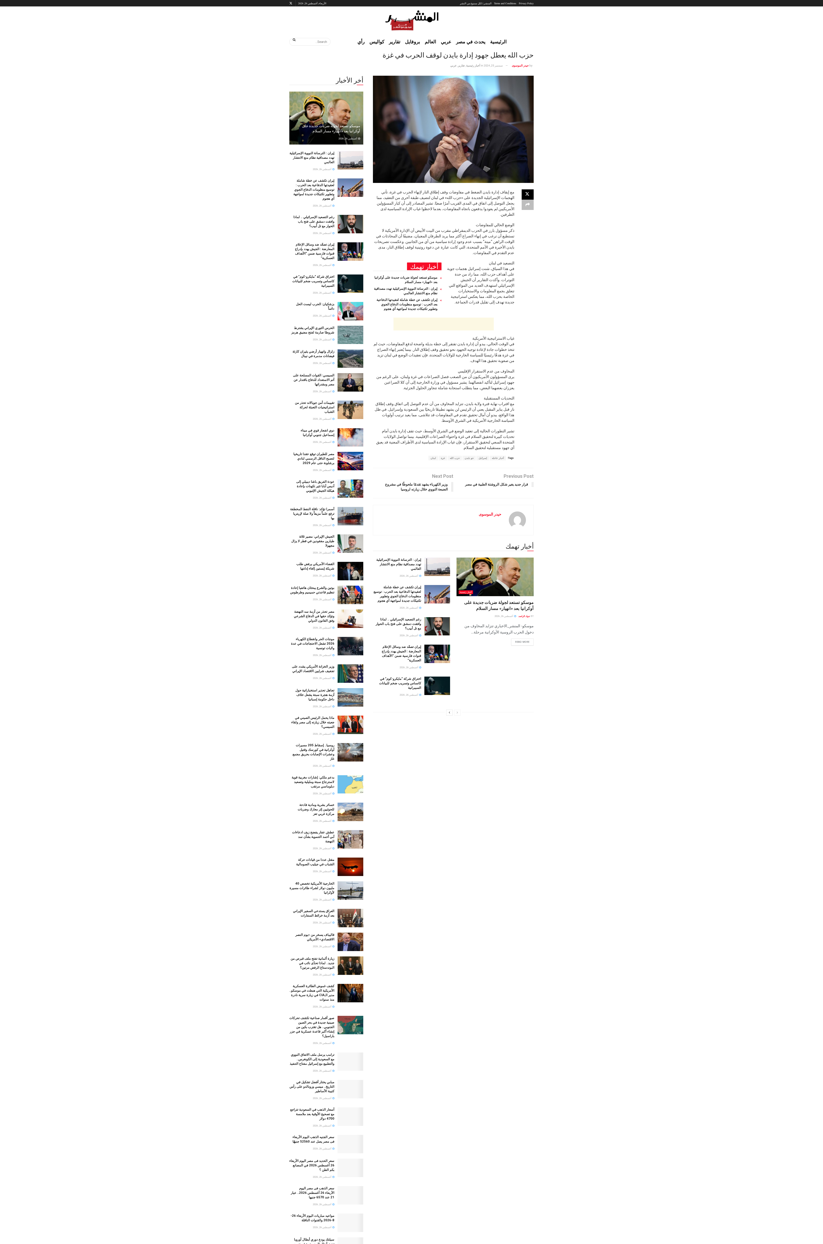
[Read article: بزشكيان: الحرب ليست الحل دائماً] (350, 311)
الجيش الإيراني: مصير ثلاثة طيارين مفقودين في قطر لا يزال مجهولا (312, 541)
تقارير (394, 41)
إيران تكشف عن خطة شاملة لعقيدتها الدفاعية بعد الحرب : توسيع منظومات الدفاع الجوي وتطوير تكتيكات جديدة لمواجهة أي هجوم (407, 304)
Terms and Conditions (505, 3)
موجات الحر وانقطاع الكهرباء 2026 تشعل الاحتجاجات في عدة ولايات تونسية (312, 643)
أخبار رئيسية (473, 65)
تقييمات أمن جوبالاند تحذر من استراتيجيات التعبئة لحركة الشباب (314, 407)
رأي (361, 41)
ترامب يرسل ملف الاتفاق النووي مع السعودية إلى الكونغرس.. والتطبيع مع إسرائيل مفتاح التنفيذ (312, 1059)
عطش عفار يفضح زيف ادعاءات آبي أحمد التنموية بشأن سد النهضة (313, 836)
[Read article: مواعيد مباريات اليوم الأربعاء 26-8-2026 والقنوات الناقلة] (350, 1223)
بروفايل (412, 41)
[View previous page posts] (457, 713)
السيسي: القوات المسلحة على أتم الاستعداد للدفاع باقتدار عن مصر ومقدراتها (313, 379)
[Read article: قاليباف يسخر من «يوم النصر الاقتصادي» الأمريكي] (350, 942)
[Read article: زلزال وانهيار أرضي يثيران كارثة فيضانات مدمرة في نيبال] (350, 358)
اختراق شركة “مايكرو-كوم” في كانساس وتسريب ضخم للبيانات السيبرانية (400, 683)
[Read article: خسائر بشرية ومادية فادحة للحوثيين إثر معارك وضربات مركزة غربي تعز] (350, 812)
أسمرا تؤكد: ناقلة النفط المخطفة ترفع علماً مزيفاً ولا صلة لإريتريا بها (312, 513)
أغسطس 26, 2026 (504, 616)
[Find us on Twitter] (290, 3)
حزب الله (455, 458)
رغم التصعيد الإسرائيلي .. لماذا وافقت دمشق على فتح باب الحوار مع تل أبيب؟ (398, 623)
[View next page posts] (449, 713)
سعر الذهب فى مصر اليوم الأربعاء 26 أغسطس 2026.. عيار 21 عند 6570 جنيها (312, 1192)
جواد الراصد (524, 616)
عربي (446, 41)
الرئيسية (498, 41)
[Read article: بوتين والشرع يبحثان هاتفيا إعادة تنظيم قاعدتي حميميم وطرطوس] (350, 595)
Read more (520, 641)
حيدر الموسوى (520, 65)
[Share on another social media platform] (528, 205)
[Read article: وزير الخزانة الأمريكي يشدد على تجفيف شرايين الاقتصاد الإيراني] (350, 673)
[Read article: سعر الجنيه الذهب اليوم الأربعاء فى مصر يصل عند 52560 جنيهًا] (350, 1144)
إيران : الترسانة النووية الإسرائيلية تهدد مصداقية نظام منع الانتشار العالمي (398, 564)
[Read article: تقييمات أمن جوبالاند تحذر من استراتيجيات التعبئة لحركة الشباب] (350, 410)
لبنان (433, 458)
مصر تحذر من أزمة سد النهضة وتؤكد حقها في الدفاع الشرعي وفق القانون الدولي (314, 616)
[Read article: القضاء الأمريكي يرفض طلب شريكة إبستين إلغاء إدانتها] (350, 571)
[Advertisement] (443, 324)
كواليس (376, 41)
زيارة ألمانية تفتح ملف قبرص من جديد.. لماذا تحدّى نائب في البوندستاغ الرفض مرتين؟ (312, 963)
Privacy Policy (526, 3)
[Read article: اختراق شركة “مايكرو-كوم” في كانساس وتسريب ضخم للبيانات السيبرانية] (437, 686)
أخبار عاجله (498, 458)
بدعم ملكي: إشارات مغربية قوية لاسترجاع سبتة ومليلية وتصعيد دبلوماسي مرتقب (313, 781)
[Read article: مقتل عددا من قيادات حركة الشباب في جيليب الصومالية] (350, 867)
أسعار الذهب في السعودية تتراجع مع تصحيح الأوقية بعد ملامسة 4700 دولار (312, 1114)
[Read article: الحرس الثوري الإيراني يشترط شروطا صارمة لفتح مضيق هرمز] (350, 335)
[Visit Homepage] (411, 20)
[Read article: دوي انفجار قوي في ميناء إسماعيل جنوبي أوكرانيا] (350, 437)
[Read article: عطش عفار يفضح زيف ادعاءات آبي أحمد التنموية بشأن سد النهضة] (350, 839)
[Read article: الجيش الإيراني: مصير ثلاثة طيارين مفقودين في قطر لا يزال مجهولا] (350, 543)
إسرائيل (483, 458)
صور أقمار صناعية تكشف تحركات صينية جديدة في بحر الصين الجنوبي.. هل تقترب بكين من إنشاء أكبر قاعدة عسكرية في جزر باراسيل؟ (311, 1027)
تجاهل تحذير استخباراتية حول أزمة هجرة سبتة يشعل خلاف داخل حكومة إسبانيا (314, 694)
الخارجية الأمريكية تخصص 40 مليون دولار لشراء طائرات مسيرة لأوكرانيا (312, 888)
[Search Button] (292, 39)
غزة (443, 458)
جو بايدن (469, 458)
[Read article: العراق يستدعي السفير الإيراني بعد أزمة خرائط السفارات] (350, 918)
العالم (430, 41)
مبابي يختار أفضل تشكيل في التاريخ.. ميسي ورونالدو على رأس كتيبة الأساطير (312, 1086)
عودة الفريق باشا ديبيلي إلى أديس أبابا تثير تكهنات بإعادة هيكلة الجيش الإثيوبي (315, 486)
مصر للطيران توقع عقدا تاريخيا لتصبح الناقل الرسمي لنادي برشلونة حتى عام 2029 (313, 458)
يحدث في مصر (470, 41)
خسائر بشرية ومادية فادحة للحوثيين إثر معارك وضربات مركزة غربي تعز (316, 809)
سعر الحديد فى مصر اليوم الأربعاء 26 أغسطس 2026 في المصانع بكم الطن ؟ (311, 1165)
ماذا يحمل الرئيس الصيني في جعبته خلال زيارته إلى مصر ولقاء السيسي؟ (312, 722)
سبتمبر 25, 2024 (493, 65)
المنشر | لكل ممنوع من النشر (475, 3)
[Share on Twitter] (528, 194)
